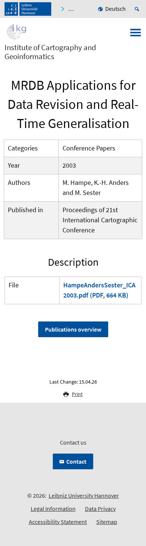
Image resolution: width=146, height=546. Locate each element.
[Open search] (138, 9)
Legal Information (53, 508)
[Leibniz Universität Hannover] (27, 9)
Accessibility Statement (58, 521)
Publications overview (73, 329)
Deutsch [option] (115, 8)
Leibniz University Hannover (84, 495)
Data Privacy (100, 508)
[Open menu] (136, 34)
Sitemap (106, 521)
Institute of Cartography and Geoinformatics (50, 52)
